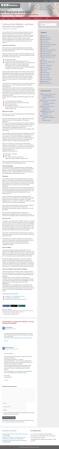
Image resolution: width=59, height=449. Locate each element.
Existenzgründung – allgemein (49, 55)
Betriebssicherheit (46, 37)
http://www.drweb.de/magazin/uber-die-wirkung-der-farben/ (18, 337)
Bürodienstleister (16, 310)
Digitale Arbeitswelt (46, 53)
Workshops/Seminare (47, 83)
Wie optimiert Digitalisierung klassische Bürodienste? (14, 440)
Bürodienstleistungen (24, 310)
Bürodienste (10, 310)
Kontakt (47, 18)
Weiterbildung (45, 81)
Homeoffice (44, 63)
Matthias (44, 106)
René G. (44, 100)
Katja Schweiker (10, 347)
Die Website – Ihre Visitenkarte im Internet (15, 296)
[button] (6, 306)
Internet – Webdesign (47, 65)
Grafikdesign (7, 311)
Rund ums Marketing (47, 69)
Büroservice (31, 310)
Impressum (46, 1)
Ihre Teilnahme (34, 434)
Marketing (13, 311)
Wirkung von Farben (8, 114)
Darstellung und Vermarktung (49, 49)
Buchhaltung (45, 41)
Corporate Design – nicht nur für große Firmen (15, 299)
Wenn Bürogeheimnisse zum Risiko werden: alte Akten (14, 434)
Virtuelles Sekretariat (47, 79)
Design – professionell (47, 51)
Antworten (6, 340)
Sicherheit (44, 70)
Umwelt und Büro (46, 77)
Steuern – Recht (45, 74)
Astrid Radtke (9, 327)
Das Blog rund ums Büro (10, 430)
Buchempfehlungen (46, 39)
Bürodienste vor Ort (38, 18)
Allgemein (44, 35)
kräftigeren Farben (18, 77)
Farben (3, 311)
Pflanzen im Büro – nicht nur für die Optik (11, 313)
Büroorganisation (46, 46)
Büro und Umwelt (46, 42)
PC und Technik (45, 67)
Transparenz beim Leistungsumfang (10, 314)
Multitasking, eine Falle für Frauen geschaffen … (48, 113)
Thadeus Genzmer (46, 115)
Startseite (3, 18)
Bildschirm (6, 310)
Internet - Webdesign (8, 309)
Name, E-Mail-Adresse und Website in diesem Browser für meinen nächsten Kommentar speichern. (19, 413)
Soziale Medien (45, 72)
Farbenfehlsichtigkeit (9, 167)
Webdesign (17, 311)
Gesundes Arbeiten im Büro (48, 62)
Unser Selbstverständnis (25, 18)
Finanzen (44, 60)
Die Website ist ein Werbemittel (12, 297)
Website (21, 311)
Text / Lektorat (45, 76)
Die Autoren (14, 18)
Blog (8, 18)
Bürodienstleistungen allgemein (49, 44)
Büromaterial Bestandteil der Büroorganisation (48, 108)
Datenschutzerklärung (54, 1)
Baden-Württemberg (23, 214)
